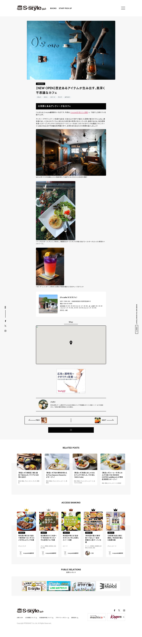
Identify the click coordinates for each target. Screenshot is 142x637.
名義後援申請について (45, 617)
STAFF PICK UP (65, 8)
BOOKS (53, 8)
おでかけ (67, 97)
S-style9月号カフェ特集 (79, 112)
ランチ (60, 97)
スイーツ (53, 97)
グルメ (39, 97)
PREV (38, 420)
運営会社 (73, 617)
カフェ (45, 97)
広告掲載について (30, 617)
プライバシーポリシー (61, 617)
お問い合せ (20, 617)
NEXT (104, 420)
